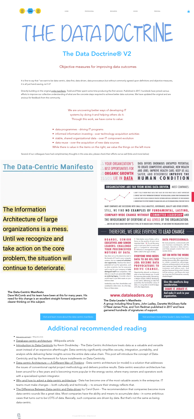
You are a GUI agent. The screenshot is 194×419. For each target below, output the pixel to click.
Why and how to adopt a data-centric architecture (46, 380)
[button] (188, 11)
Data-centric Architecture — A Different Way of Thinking (50, 362)
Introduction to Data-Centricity (34, 345)
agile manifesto (58, 91)
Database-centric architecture (34, 340)
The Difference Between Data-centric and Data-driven (48, 389)
